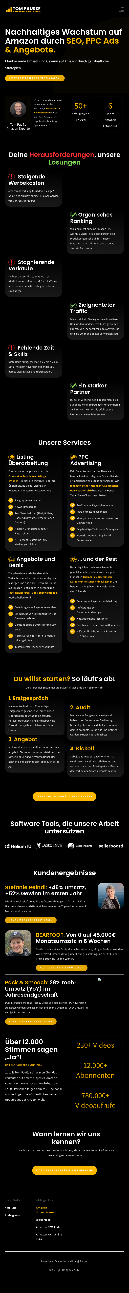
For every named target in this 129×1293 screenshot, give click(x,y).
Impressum (47, 1261)
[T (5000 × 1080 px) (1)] (23, 7)
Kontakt (83, 1261)
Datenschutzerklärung (66, 1261)
